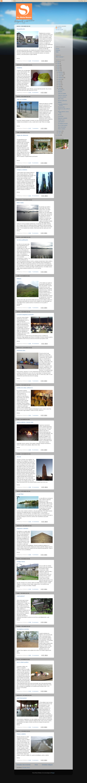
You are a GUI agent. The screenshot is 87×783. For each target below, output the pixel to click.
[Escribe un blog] (43, 61)
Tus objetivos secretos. (23, 629)
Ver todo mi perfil (59, 29)
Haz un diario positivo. (23, 662)
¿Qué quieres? (21, 596)
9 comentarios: (35, 92)
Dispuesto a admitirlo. (22, 528)
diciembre (60, 72)
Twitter (57, 51)
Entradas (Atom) (26, 767)
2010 (58, 135)
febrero (60, 131)
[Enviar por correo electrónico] (42, 61)
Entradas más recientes (24, 764)
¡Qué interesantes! (22, 698)
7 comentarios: (35, 128)
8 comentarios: (35, 233)
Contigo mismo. (21, 561)
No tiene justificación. (22, 240)
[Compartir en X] (44, 61)
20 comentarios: (35, 343)
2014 (58, 65)
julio (59, 81)
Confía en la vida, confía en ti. (25, 387)
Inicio (36, 764)
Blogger (53, 772)
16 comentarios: (35, 487)
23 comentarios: (35, 195)
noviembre (60, 74)
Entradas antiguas (47, 764)
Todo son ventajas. (22, 99)
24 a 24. (19, 456)
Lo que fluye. (20, 494)
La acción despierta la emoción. (25, 314)
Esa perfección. (21, 29)
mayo (59, 84)
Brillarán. (19, 278)
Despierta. (19, 67)
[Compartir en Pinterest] (47, 61)
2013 (58, 67)
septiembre (60, 77)
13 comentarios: (35, 655)
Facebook (58, 50)
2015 (58, 63)
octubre (60, 75)
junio (59, 82)
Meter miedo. (20, 202)
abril (59, 86)
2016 (58, 61)
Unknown (59, 27)
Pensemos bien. (21, 350)
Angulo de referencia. (22, 135)
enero (59, 132)
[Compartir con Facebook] (45, 61)
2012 (58, 68)
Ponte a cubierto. (21, 734)
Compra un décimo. (22, 169)
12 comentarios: (35, 521)
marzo (59, 88)
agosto (60, 79)
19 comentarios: (35, 60)
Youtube (57, 48)
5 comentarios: (35, 760)
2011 (58, 70)
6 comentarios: (35, 589)
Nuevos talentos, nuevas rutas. (25, 422)
